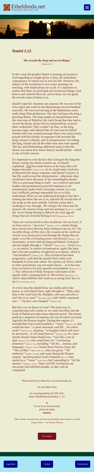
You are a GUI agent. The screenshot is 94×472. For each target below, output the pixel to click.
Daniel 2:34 (71, 324)
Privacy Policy (55, 422)
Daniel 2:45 (38, 170)
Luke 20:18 (42, 361)
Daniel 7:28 (55, 301)
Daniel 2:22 (47, 64)
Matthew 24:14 (30, 364)
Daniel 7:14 (31, 344)
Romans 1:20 (74, 239)
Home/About (83, 464)
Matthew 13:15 (53, 226)
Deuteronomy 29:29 (64, 216)
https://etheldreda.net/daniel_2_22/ (47, 396)
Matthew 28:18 (32, 354)
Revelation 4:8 (44, 298)
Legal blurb (10, 464)
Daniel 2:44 (61, 334)
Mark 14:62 (36, 351)
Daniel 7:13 (24, 341)
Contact (47, 464)
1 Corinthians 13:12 (26, 282)
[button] (87, 7)
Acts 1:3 (65, 357)
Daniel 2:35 (26, 331)
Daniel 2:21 (70, 209)
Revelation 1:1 (71, 275)
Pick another (47, 436)
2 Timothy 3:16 (36, 255)
